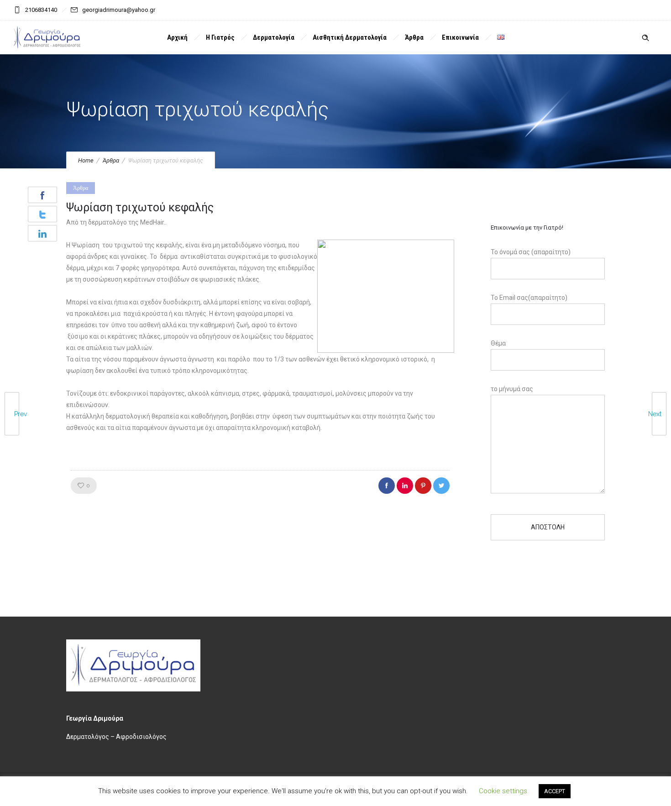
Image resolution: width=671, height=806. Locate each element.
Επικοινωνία (460, 37)
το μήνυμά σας (512, 389)
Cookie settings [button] (503, 791)
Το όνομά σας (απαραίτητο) (531, 252)
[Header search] (645, 38)
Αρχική (177, 37)
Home (86, 160)
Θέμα (498, 343)
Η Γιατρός (220, 37)
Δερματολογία (273, 37)
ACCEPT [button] (554, 791)
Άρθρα (414, 37)
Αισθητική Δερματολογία (350, 37)
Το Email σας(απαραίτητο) (529, 297)
